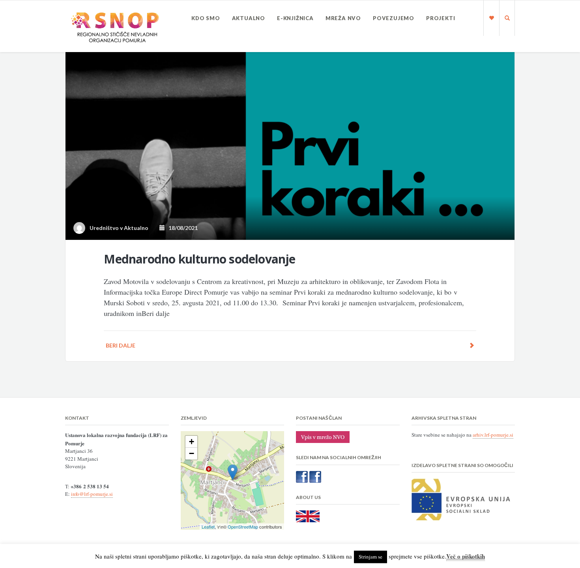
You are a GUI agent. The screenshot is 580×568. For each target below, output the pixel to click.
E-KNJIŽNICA (295, 18)
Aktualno (248, 18)
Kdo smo (205, 18)
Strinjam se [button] (370, 556)
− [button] (191, 453)
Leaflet (208, 526)
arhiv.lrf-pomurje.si (493, 434)
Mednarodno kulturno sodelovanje (199, 259)
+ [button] (191, 442)
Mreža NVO (343, 18)
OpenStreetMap (243, 526)
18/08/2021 (181, 227)
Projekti (440, 18)
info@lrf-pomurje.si (92, 493)
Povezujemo (393, 18)
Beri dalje (120, 345)
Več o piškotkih (465, 556)
